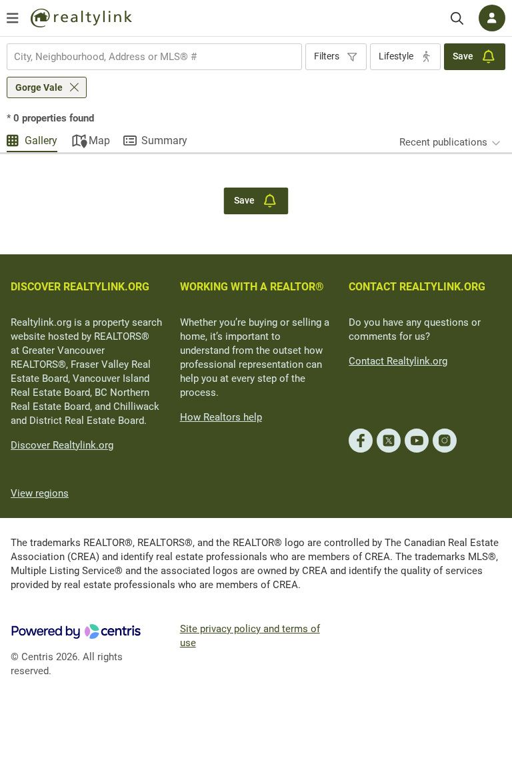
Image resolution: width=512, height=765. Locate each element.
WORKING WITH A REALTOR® (252, 286)
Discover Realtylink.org (62, 445)
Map (99, 140)
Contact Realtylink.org (398, 361)
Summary (164, 140)
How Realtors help (221, 417)
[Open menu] (12, 18)
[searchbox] (146, 56)
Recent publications (443, 142)
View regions (40, 493)
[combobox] (154, 56)
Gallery (41, 140)
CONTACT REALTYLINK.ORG (417, 286)
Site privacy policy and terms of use (250, 636)
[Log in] (492, 18)
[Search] (457, 18)
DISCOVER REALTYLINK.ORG (80, 286)
